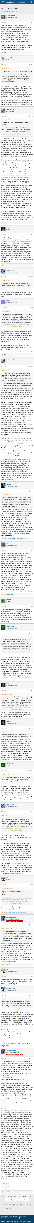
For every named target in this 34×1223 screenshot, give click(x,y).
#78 (32, 976)
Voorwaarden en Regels (19, 1216)
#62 (32, 65)
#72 (32, 690)
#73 (32, 728)
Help (11, 1218)
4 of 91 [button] (16, 1196)
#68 (32, 491)
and (9, 594)
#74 (32, 771)
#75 (32, 811)
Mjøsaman (5, 11)
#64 (32, 234)
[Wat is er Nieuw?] (28, 2)
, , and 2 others (14, 912)
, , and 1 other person (15, 538)
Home (16, 1218)
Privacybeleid (5, 1218)
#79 (32, 995)
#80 (32, 1058)
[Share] (29, 22)
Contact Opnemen (6, 1216)
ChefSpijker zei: (6, 694)
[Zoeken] (32, 2)
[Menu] (2, 2)
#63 (32, 116)
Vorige (10, 1196)
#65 (32, 277)
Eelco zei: (4, 68)
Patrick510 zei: (6, 311)
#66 (32, 307)
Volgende (23, 1196)
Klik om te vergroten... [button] (17, 135)
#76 (32, 884)
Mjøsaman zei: (6, 732)
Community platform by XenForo (16, 1221)
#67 (32, 367)
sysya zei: (4, 280)
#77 (32, 925)
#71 (32, 633)
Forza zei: (4, 370)
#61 (32, 22)
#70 (32, 606)
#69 (32, 550)
